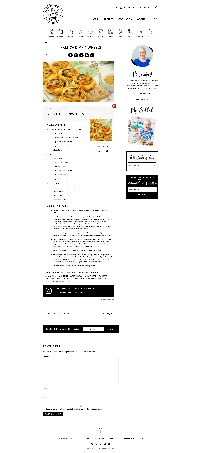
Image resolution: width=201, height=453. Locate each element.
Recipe (48, 55)
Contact (99, 439)
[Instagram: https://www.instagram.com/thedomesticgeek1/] (96, 444)
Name (46, 388)
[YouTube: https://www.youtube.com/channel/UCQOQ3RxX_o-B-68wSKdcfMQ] (109, 444)
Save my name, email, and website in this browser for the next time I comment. (76, 409)
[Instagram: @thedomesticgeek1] (50, 291)
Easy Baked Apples (106, 314)
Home (45, 42)
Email (46, 397)
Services (114, 439)
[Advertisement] (142, 235)
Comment (47, 356)
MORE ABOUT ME (141, 100)
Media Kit (129, 439)
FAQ (141, 439)
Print (101, 151)
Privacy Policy (65, 439)
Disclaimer (83, 439)
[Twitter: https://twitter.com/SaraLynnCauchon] (105, 444)
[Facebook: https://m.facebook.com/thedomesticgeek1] (91, 444)
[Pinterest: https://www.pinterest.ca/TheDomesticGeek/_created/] (100, 444)
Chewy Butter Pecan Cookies (59, 314)
